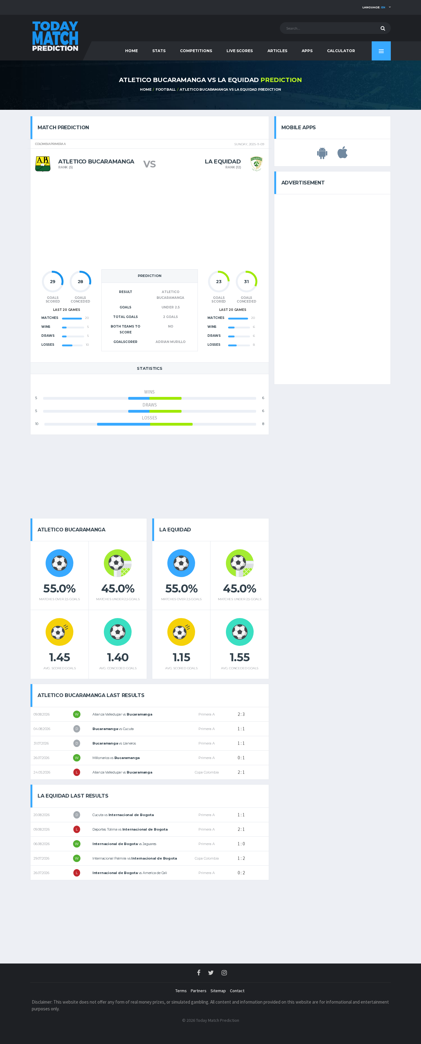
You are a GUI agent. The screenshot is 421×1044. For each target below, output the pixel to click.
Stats (159, 50)
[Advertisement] (149, 222)
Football (166, 89)
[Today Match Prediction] (55, 35)
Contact (237, 990)
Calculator (341, 50)
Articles (277, 50)
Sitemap (218, 990)
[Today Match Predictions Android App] (322, 156)
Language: (373, 7)
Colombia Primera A (50, 144)
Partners (198, 990)
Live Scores (240, 50)
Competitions (196, 50)
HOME (131, 50)
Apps (307, 50)
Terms (181, 990)
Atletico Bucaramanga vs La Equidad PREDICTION (230, 89)
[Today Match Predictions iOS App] (342, 156)
